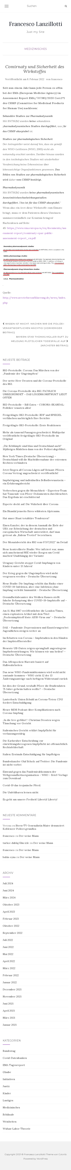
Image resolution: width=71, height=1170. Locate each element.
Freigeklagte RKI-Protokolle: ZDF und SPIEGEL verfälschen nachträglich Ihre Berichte (32, 416)
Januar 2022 (10, 982)
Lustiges (8, 1100)
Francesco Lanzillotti (35, 24)
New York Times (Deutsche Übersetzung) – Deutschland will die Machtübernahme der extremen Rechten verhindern (34, 459)
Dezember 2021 (12, 989)
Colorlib (62, 1154)
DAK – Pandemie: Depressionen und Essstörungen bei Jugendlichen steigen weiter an (35, 629)
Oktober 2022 (11, 925)
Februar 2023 (11, 918)
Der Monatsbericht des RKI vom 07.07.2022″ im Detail (35, 542)
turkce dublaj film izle (16, 843)
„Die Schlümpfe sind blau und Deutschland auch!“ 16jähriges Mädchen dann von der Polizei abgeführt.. (34, 447)
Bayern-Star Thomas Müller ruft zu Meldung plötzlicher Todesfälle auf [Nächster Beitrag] (39, 341)
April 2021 (9, 1010)
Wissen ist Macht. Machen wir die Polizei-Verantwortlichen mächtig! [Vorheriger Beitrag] (34, 328)
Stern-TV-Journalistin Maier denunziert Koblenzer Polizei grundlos (33, 827)
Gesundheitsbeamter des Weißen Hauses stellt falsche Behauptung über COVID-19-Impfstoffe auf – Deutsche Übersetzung (35, 600)
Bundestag (9, 1051)
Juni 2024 (8, 890)
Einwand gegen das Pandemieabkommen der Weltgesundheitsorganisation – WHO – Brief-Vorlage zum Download (35, 775)
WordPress (42, 1158)
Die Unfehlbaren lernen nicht (20, 792)
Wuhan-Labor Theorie (16, 1128)
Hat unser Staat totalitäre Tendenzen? (26, 518)
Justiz (6, 1086)
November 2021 (12, 996)
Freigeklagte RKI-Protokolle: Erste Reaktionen (32, 425)
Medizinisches (35, 49)
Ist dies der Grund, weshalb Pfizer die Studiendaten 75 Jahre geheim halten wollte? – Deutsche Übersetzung (34, 689)
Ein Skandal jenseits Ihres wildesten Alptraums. (31, 511)
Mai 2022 (8, 954)
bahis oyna (9, 857)
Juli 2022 (8, 940)
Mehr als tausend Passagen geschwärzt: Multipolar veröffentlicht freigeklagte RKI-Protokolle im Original (34, 436)
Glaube (7, 1072)
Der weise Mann (29, 836)
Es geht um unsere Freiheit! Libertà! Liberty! (30, 799)
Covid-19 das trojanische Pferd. (22, 785)
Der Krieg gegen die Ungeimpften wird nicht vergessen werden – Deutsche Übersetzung (30, 575)
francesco (56, 79)
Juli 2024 (8, 883)
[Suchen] (65, 6)
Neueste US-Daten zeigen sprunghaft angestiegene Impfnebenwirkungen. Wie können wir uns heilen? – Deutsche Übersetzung (34, 651)
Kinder (7, 1093)
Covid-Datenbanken (15, 1058)
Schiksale (8, 1114)
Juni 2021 (8, 1003)
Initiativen (9, 1079)
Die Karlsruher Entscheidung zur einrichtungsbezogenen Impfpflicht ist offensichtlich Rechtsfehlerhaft (35, 744)
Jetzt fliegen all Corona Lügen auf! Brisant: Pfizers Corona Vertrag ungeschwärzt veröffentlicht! (33, 471)
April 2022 (9, 961)
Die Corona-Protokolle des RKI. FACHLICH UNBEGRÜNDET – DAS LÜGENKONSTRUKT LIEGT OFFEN (35, 394)
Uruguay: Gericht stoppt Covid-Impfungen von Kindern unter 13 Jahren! (31, 564)
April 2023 (9, 911)
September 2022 (12, 933)
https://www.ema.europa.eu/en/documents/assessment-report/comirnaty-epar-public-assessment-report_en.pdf (34, 233)
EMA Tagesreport (14, 1065)
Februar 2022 (11, 975)
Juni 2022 (8, 947)
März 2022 (9, 968)
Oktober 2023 (11, 904)
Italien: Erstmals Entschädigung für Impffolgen (31, 754)
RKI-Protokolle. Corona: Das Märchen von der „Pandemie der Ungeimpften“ (31, 372)
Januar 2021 (10, 1024)
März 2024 (9, 897)
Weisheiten (9, 1121)
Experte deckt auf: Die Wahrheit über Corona (30, 504)
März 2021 (9, 1017)
